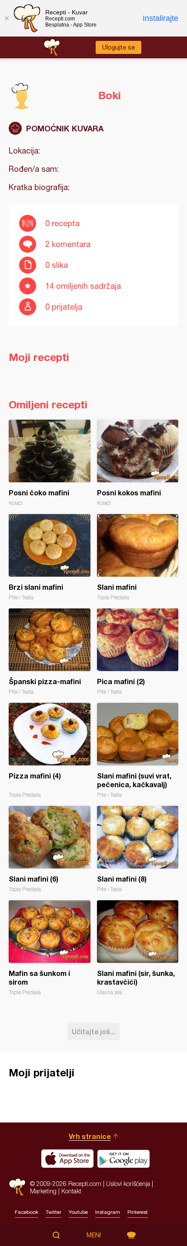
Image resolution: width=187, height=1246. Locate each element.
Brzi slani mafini (49, 557)
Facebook (26, 1212)
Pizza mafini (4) (49, 750)
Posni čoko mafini (49, 463)
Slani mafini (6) (49, 849)
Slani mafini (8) (138, 849)
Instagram (107, 1212)
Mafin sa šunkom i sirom (49, 947)
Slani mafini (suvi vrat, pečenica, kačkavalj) (138, 750)
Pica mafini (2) (138, 651)
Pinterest (137, 1212)
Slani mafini (138, 557)
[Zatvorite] (6, 18)
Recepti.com (17, 1187)
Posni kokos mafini (138, 463)
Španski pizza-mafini (49, 651)
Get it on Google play (123, 1158)
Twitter (53, 1212)
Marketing (43, 1191)
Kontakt (71, 1191)
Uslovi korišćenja (128, 1183)
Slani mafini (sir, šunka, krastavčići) (138, 947)
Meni (94, 1235)
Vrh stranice (90, 1136)
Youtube (78, 1212)
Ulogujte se (118, 47)
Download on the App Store (67, 1158)
